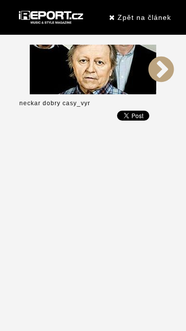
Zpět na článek (143, 17)
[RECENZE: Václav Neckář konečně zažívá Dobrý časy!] (93, 69)
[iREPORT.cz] (50, 17)
